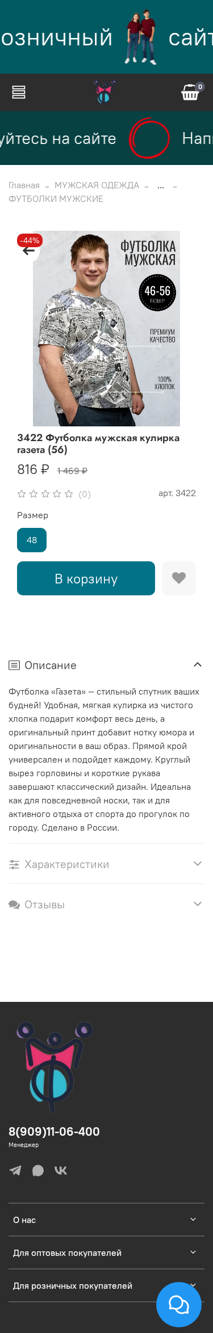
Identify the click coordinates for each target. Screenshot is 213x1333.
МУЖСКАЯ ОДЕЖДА (97, 185)
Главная (24, 185)
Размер (32, 515)
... (160, 185)
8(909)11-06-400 (54, 1131)
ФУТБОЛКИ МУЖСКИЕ (56, 198)
